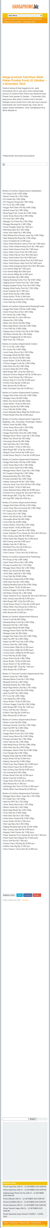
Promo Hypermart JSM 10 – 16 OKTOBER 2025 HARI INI (24, 1190)
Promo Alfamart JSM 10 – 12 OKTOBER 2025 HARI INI (23, 1199)
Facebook (28, 895)
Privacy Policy (24, 1223)
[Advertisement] (25, 50)
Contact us (14, 1223)
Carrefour (12, 19)
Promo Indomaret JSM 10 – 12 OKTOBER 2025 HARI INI (24, 1205)
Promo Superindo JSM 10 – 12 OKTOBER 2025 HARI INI (24, 1187)
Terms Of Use (36, 1223)
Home (6, 19)
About (6, 1223)
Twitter (19, 895)
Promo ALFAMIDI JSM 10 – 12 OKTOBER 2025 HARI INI (24, 1202)
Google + (36, 895)
